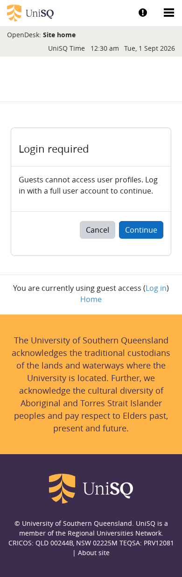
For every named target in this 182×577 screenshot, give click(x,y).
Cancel (97, 230)
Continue (141, 230)
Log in (156, 288)
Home (91, 299)
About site (94, 552)
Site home (59, 34)
